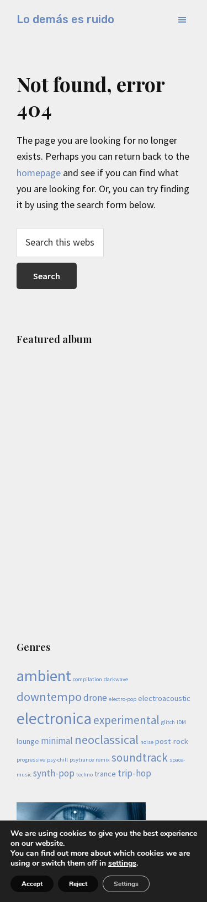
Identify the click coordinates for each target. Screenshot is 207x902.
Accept (32, 883)
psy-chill (57, 759)
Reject (78, 883)
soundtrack (140, 757)
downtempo (49, 696)
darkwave (116, 679)
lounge (28, 741)
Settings (126, 883)
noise (146, 742)
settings (122, 863)
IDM (181, 722)
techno (84, 774)
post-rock (171, 741)
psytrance (82, 759)
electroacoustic (164, 698)
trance (105, 774)
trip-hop (134, 773)
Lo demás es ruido (65, 19)
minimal (57, 741)
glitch (168, 722)
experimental (126, 720)
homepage (39, 172)
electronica (54, 718)
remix (102, 759)
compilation (87, 679)
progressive (31, 759)
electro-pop (122, 699)
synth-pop (54, 773)
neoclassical (107, 739)
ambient (44, 676)
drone (95, 698)
